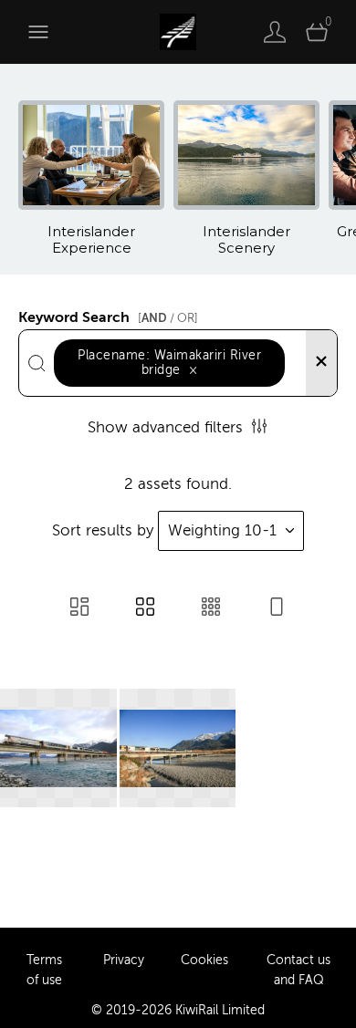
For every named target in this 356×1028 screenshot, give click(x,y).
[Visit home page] (178, 32)
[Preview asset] (58, 748)
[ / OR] (168, 318)
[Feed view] (276, 609)
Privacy (123, 960)
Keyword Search (108, 314)
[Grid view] (145, 609)
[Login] (275, 32)
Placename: (169, 362)
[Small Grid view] (210, 609)
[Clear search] (321, 363)
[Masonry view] (79, 609)
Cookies (204, 960)
